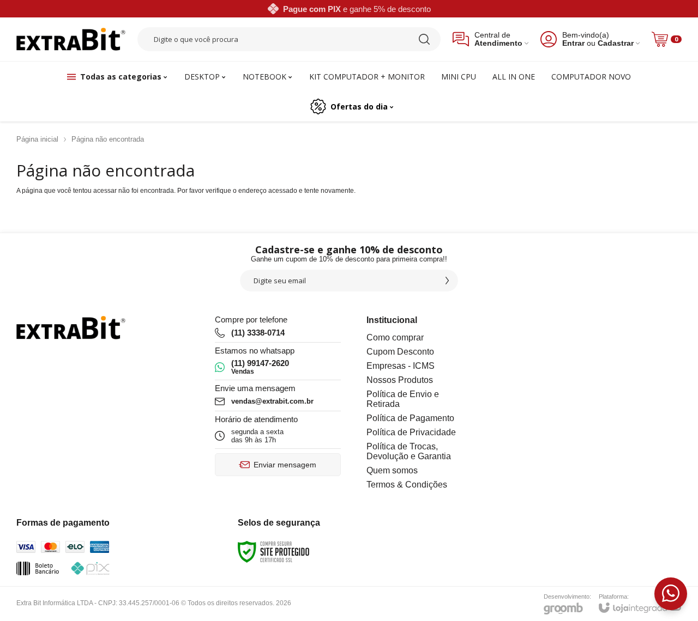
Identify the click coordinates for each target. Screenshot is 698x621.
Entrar (573, 43)
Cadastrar (616, 43)
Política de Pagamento (410, 418)
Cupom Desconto (400, 351)
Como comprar (395, 337)
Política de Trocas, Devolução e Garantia (408, 451)
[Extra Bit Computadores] (70, 39)
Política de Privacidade (411, 432)
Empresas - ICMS (400, 365)
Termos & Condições (406, 484)
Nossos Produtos (399, 380)
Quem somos (392, 470)
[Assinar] (447, 280)
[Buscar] (424, 39)
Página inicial (37, 139)
